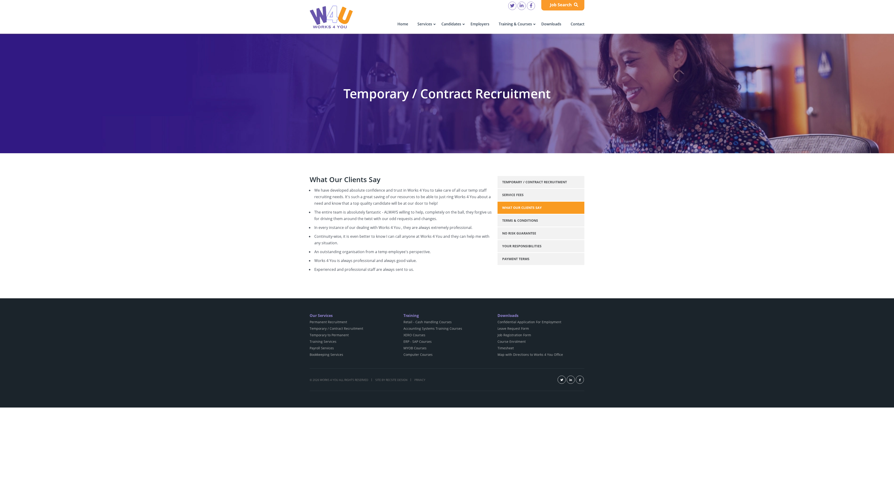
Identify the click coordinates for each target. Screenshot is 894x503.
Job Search (561, 4)
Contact (577, 24)
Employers (480, 24)
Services (424, 24)
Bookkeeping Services (326, 354)
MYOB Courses (415, 348)
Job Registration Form (514, 335)
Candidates (451, 24)
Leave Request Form (513, 328)
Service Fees (513, 195)
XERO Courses (414, 335)
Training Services (323, 341)
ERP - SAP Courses (417, 341)
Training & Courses (515, 24)
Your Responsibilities (522, 246)
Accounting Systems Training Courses (432, 328)
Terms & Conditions (520, 220)
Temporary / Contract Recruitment (534, 182)
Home (402, 24)
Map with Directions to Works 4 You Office (530, 354)
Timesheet (506, 348)
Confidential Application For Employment (529, 322)
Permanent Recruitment (328, 322)
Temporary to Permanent (329, 335)
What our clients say (522, 207)
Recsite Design (396, 380)
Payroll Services (322, 348)
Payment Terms (515, 259)
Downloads (551, 24)
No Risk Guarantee (519, 233)
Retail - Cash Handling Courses (427, 322)
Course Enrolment (512, 341)
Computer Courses (418, 354)
